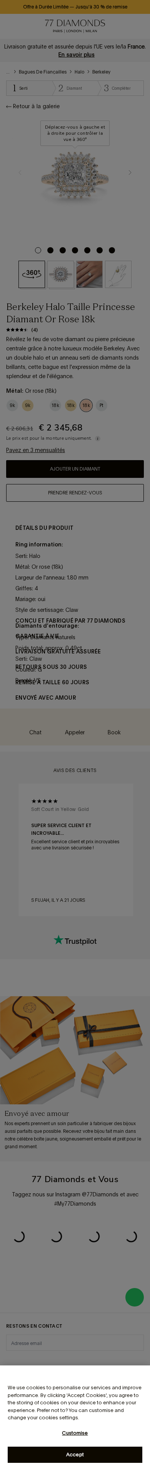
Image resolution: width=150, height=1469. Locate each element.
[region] (75, 1417)
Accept (75, 1454)
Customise (75, 1432)
